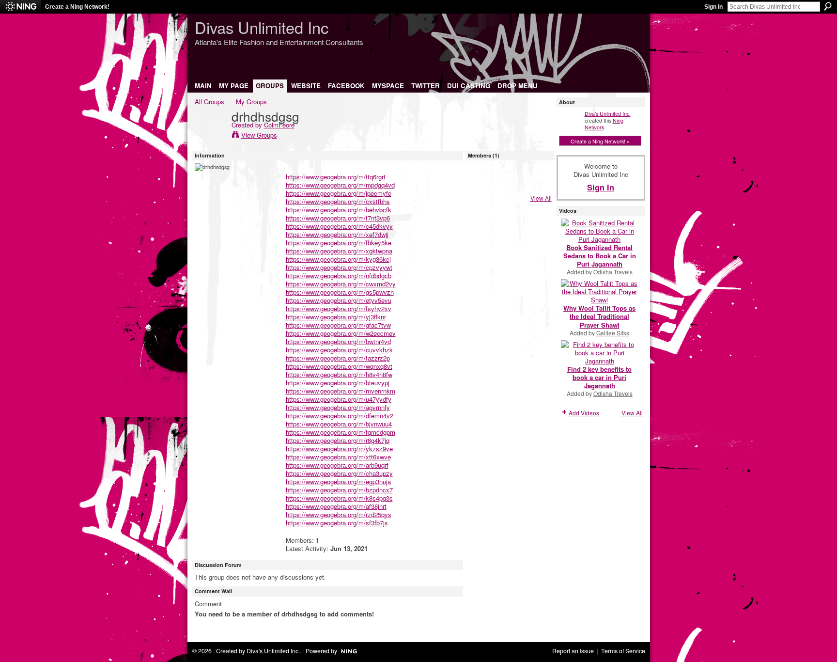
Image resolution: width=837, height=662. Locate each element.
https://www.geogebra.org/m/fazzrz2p (338, 358)
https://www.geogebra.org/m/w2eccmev (341, 333)
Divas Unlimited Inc (261, 27)
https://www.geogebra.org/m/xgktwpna (339, 250)
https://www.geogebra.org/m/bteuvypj (337, 382)
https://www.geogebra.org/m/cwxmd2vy (341, 283)
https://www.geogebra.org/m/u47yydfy (338, 399)
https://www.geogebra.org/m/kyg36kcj (338, 259)
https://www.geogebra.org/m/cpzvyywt (339, 267)
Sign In (713, 6)
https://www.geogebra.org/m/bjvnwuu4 (339, 423)
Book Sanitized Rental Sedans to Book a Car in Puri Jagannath (599, 255)
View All (541, 198)
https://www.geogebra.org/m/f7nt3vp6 (338, 217)
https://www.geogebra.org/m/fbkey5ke (338, 242)
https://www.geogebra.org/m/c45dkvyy (339, 226)
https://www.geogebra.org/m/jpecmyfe (338, 193)
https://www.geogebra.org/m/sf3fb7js (337, 522)
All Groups (209, 101)
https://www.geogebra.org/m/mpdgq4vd (340, 184)
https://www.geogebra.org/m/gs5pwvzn (340, 292)
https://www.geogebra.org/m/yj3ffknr (336, 316)
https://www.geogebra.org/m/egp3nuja (338, 481)
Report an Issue (573, 650)
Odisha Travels (613, 272)
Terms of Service (623, 650)
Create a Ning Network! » (600, 141)
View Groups (259, 135)
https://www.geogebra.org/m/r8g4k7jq (337, 440)
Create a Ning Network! (77, 6)
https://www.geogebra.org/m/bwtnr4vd (338, 341)
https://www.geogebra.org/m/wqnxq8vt (339, 366)
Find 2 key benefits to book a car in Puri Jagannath (599, 377)
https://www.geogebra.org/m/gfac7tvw (338, 325)
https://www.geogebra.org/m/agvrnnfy (338, 407)
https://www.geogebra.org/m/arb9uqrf (337, 465)
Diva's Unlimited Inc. (608, 113)
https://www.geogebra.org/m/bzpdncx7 (339, 489)
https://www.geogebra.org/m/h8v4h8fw (339, 374)
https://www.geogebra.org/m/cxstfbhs (338, 201)
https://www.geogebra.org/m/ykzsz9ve (339, 448)
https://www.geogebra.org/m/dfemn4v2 (339, 415)
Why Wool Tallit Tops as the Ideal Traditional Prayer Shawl (599, 316)
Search (828, 6)
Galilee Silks (612, 333)
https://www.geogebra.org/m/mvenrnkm (340, 390)
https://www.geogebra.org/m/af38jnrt (336, 506)
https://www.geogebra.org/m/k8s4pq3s (339, 498)
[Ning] (20, 7)
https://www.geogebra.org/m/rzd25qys (338, 514)
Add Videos (584, 413)
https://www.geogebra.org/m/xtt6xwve (338, 456)
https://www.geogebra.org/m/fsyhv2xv (338, 308)
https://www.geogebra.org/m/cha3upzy (339, 473)
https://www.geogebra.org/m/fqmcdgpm (340, 432)
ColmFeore (279, 124)
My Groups (251, 101)
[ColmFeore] (210, 136)
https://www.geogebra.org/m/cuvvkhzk (339, 349)
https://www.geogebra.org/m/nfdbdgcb (338, 275)
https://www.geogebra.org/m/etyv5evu (338, 300)
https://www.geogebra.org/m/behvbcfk (338, 209)
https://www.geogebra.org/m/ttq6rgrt (336, 176)
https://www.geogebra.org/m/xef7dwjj (337, 234)
